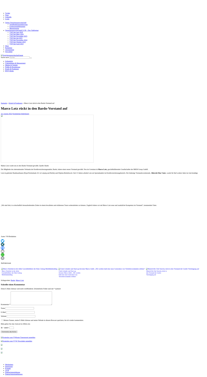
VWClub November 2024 (18, 40)
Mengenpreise (14, 28)
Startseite (4, 103)
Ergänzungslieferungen (17, 26)
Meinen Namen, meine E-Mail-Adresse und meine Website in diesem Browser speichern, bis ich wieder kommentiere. (43, 320)
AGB (7, 370)
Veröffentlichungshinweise (18, 24)
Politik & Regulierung (12, 67)
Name (3, 308)
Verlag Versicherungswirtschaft (15, 23)
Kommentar (5, 304)
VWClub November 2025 (18, 36)
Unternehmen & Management (15, 63)
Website (3, 316)
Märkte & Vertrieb (11, 65)
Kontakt (8, 368)
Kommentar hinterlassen (21, 114)
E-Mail (3, 312)
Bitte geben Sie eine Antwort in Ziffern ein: (15, 324)
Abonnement (9, 50)
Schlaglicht (9, 61)
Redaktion (8, 48)
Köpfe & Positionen (12, 69)
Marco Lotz (20, 280)
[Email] (103, 251)
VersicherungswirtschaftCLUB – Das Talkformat (21, 30)
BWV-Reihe (9, 71)
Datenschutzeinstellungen (14, 374)
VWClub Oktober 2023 (17, 42)
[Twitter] (103, 241)
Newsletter (9, 52)
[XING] (103, 244)
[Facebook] (103, 248)
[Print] (103, 258)
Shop (7, 46)
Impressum (9, 366)
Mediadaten (9, 364)
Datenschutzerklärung (12, 372)
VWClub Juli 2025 (15, 38)
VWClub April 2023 (16, 44)
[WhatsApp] (103, 254)
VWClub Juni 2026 (16, 32)
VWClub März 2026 (16, 34)
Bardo (13, 280)
